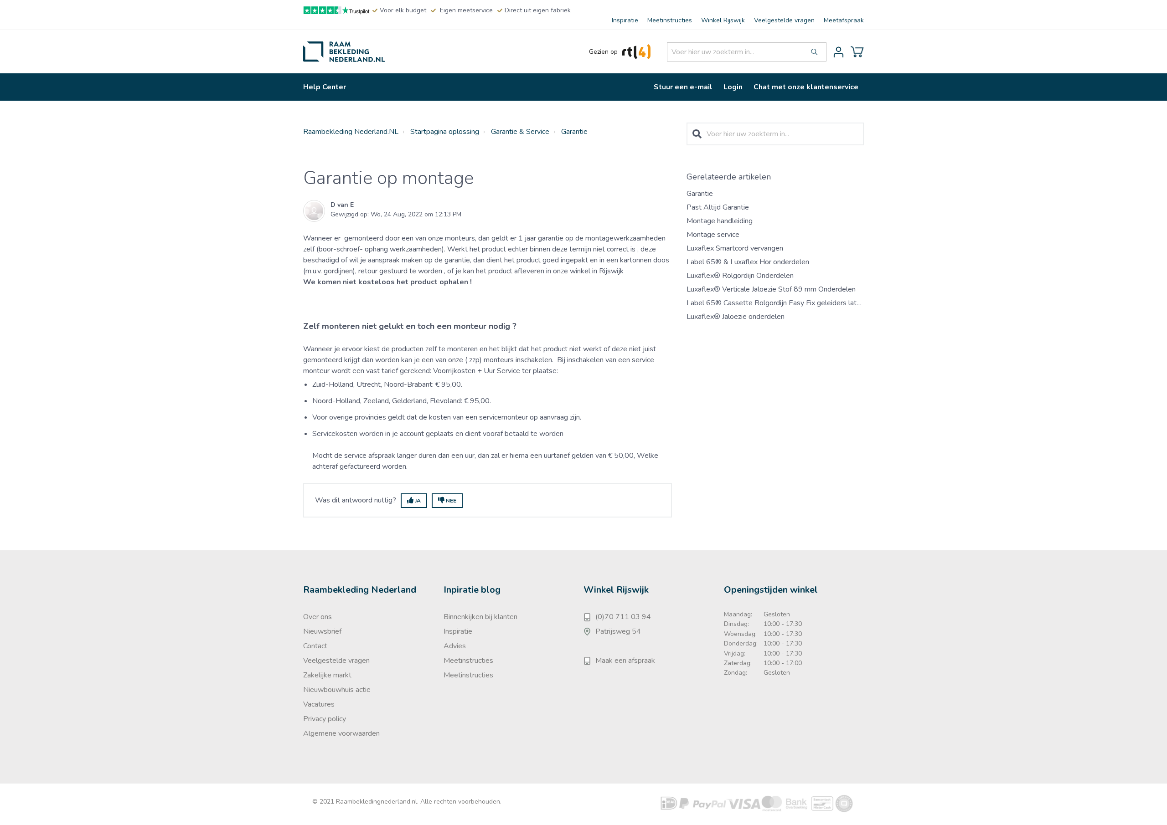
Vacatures (319, 704)
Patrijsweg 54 (618, 631)
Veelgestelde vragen (784, 20)
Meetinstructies (669, 20)
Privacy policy (324, 719)
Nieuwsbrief (322, 631)
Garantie (574, 132)
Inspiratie (625, 20)
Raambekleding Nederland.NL (350, 132)
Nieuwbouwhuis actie (337, 690)
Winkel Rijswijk (723, 20)
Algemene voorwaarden (341, 733)
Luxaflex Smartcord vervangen (735, 248)
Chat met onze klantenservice (806, 87)
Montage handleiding (720, 221)
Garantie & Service (520, 132)
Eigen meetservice (466, 10)
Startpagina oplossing (444, 132)
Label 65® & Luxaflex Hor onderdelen (748, 262)
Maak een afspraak (625, 661)
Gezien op (603, 51)
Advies (455, 646)
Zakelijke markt (327, 675)
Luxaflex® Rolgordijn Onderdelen (740, 276)
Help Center (324, 87)
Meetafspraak (844, 20)
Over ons (317, 617)
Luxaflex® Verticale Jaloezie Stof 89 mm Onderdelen (771, 289)
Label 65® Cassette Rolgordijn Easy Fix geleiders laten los (781, 303)
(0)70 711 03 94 (623, 617)
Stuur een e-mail (683, 87)
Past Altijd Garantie (718, 207)
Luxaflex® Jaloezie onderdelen (736, 317)
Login (733, 87)
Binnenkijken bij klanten (480, 617)
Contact (315, 646)
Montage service (713, 235)
